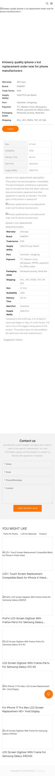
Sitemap (41, 770)
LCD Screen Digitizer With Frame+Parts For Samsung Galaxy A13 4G (25, 665)
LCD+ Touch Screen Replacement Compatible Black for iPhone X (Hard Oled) (24, 576)
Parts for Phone (11, 534)
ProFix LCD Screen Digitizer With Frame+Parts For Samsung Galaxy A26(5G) (22, 620)
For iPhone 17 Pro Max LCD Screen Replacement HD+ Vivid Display (23, 709)
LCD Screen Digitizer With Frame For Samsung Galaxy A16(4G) (24, 754)
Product (43, 534)
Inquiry (10, 129)
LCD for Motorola (28, 534)
